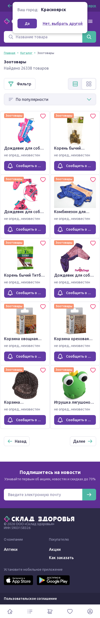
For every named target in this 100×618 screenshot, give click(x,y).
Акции (55, 549)
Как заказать (61, 557)
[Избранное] (70, 611)
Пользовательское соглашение (30, 599)
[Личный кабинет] (90, 611)
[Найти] (89, 37)
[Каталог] (30, 611)
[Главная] (40, 518)
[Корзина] (50, 611)
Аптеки (10, 549)
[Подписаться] (89, 494)
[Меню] (90, 21)
